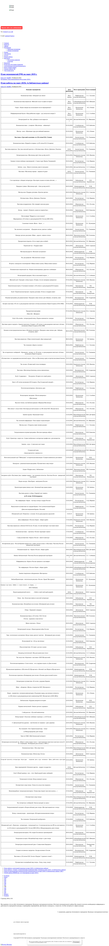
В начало (6, 875)
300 (5, 889)
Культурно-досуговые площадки (13, 64)
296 (5, 883)
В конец (6, 895)
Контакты (7, 58)
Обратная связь (20, 919)
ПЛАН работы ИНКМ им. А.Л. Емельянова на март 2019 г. (21, 873)
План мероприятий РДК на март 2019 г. (19, 74)
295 (5, 882)
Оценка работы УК (9, 69)
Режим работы (8, 57)
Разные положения (12, 50)
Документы (7, 53)
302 (5, 892)
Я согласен (76, 942)
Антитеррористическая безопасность (15, 66)
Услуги (6, 55)
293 (5, 878)
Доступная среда (9, 70)
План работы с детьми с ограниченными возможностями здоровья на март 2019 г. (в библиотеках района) (35, 869)
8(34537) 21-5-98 (8, 31)
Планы (6, 52)
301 (5, 891)
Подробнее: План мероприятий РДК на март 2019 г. (16, 79)
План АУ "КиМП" (6, 78)
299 (5, 888)
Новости (6, 44)
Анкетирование (21, 926)
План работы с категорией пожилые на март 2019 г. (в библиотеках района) (26, 868)
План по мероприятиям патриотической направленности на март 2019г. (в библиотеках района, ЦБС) (33, 871)
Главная (6, 43)
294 (5, 880)
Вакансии (7, 63)
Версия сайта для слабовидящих (12, 27)
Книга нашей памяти (10, 67)
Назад (5, 877)
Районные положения (13, 49)
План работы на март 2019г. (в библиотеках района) (25, 83)
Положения (7, 47)
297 (5, 885)
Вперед (6, 894)
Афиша (6, 46)
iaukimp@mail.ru (9, 36)
